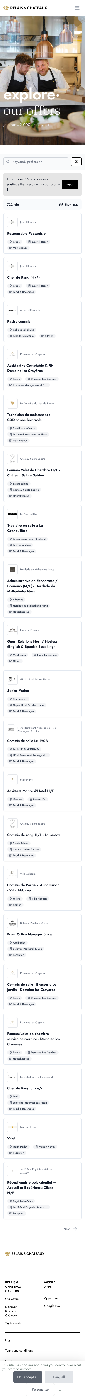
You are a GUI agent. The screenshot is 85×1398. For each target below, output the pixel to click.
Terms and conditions (19, 1350)
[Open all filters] (76, 161)
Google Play (52, 1306)
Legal (8, 1340)
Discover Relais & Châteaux (11, 1311)
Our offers (12, 1299)
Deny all (59, 1376)
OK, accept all (27, 1376)
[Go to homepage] (25, 7)
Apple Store (52, 1298)
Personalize (40, 1389)
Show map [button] (71, 204)
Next (67, 1229)
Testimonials (13, 1323)
